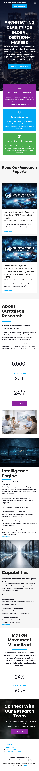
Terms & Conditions (13, 752)
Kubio (25, 765)
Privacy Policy (11, 749)
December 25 (27, 220)
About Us (9, 745)
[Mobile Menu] (35, 3)
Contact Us (10, 747)
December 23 (27, 280)
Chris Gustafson (15, 220)
